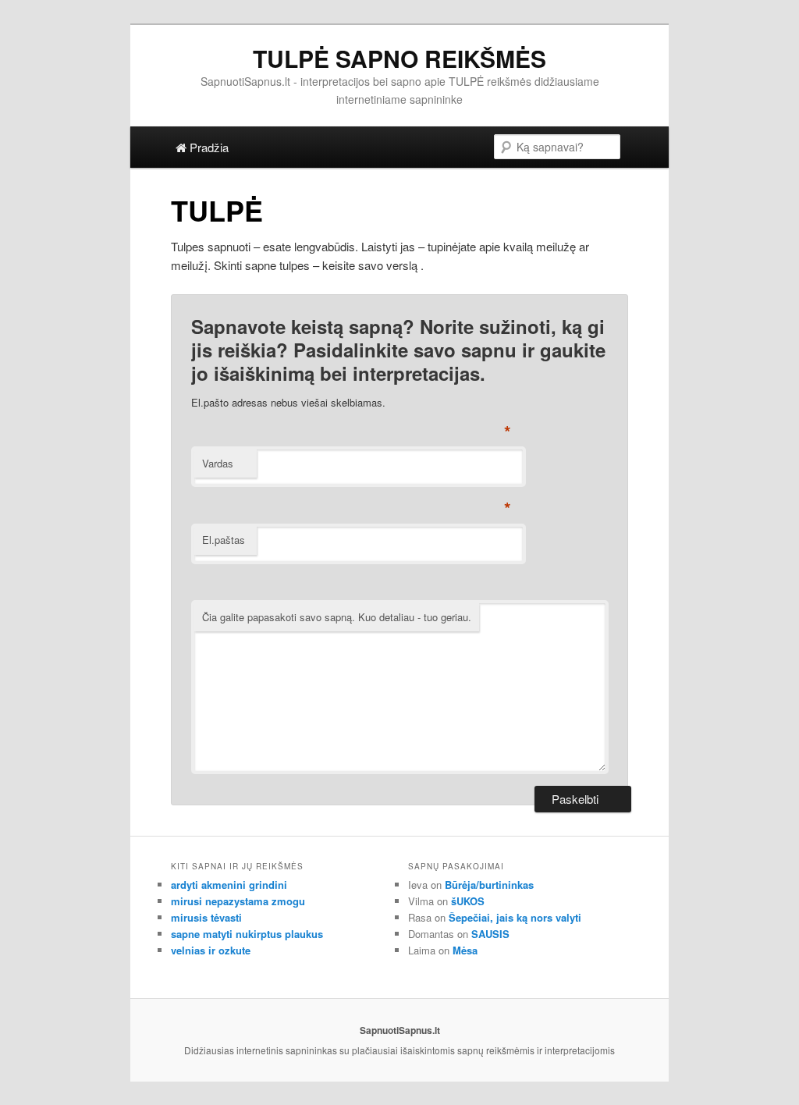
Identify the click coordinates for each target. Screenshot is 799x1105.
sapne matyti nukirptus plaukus (247, 933)
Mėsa (465, 950)
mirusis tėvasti (206, 917)
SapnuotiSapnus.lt (400, 1030)
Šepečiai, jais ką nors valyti (515, 917)
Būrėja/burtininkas (489, 884)
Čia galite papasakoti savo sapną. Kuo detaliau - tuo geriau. (336, 616)
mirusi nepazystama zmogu (238, 901)
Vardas (217, 463)
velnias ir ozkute (210, 950)
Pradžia (207, 147)
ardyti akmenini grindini (229, 884)
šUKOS (468, 901)
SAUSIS (490, 933)
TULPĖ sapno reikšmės (399, 58)
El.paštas (223, 539)
